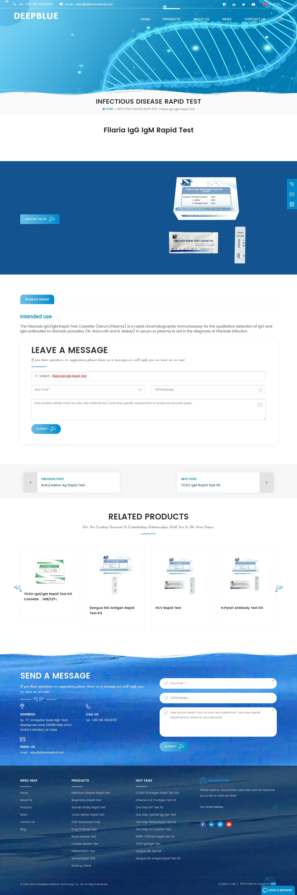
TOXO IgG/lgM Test (148, 844)
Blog (23, 829)
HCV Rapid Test (102, 608)
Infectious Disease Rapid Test (137, 109)
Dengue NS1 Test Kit (148, 851)
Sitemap (223, 884)
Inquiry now (36, 219)
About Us (201, 19)
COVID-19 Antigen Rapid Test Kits (157, 793)
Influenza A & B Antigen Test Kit (156, 800)
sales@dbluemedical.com (94, 4)
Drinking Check (81, 866)
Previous (19, 590)
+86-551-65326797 (39, 4)
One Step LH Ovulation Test (153, 829)
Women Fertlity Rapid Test (89, 808)
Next (278, 590)
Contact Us (254, 19)
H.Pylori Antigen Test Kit (241, 608)
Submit (42, 429)
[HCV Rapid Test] (115, 574)
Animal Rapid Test (83, 859)
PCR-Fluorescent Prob (86, 822)
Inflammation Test (83, 851)
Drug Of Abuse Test (84, 829)
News (227, 19)
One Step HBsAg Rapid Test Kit (156, 822)
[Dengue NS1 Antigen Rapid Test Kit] (50, 574)
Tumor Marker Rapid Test (88, 815)
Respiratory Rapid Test (86, 800)
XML (233, 884)
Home (145, 19)
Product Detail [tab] (37, 299)
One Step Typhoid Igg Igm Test (156, 815)
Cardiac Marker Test (85, 844)
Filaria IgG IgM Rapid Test (69, 376)
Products (171, 19)
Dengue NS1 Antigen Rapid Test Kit (46, 610)
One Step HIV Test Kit (149, 808)
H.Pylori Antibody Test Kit (176, 608)
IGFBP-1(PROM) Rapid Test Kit (155, 837)
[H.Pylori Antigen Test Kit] (247, 574)
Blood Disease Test (84, 837)
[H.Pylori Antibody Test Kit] (181, 574)
